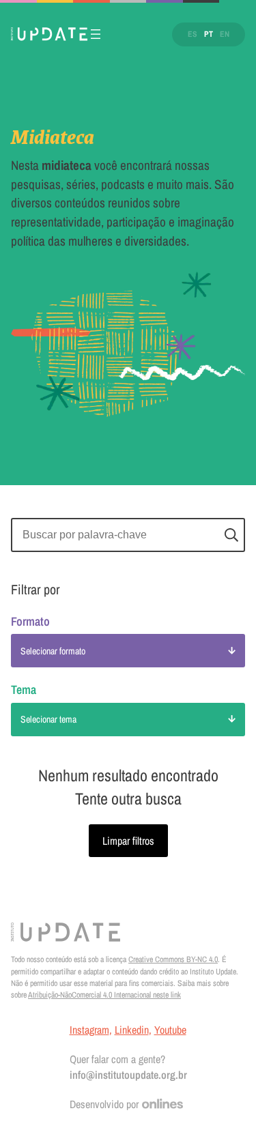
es (192, 34)
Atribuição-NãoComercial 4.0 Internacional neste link (104, 994)
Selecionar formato (52, 651)
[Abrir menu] (95, 34)
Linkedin (132, 1029)
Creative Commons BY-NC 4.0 (173, 959)
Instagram (89, 1029)
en (224, 34)
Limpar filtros (128, 840)
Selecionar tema (48, 719)
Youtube (170, 1029)
